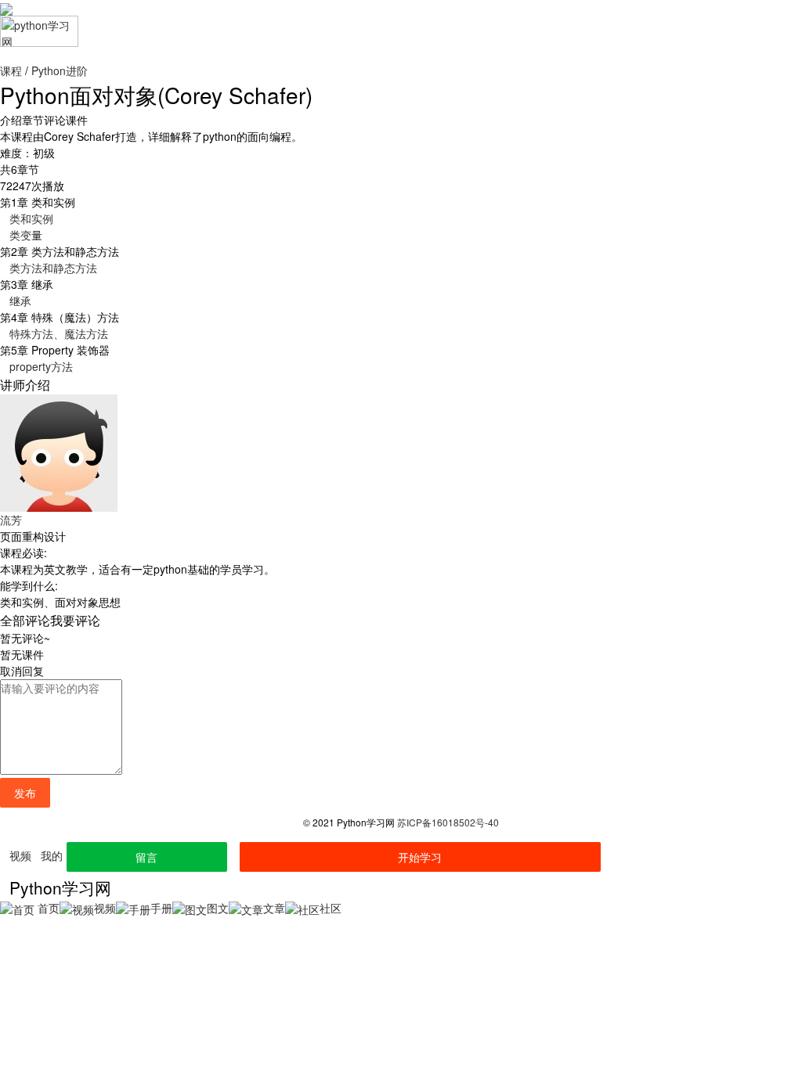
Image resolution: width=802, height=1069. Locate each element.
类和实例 (31, 218)
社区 (330, 908)
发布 (25, 793)
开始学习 (420, 857)
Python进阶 (59, 70)
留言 (146, 857)
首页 (47, 908)
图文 (218, 908)
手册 (161, 908)
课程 (11, 70)
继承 (20, 300)
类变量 (25, 235)
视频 (20, 855)
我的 (52, 855)
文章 (274, 908)
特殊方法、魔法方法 (58, 333)
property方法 (41, 366)
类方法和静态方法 (53, 267)
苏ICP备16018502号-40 (448, 822)
